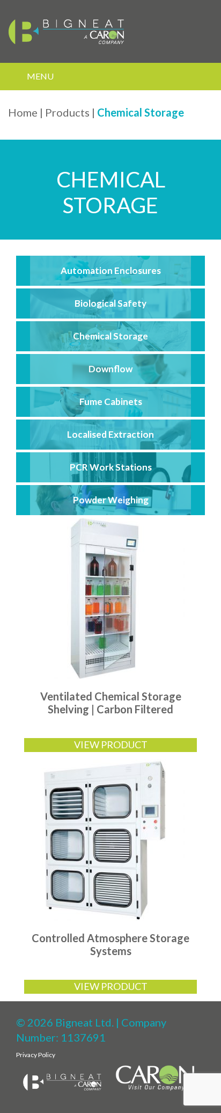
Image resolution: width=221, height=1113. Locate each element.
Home (23, 112)
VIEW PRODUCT (111, 744)
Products (67, 112)
